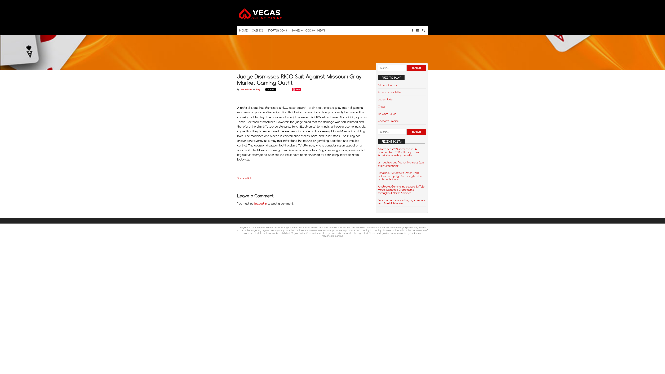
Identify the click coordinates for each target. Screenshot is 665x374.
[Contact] (417, 30)
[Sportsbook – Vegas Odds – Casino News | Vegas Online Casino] (265, 19)
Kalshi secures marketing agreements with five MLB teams (401, 201)
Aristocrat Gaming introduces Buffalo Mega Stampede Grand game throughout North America (401, 190)
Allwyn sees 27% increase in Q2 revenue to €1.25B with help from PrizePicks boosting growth (398, 152)
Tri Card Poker (387, 113)
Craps (381, 106)
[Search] (423, 30)
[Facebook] (412, 30)
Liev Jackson (246, 89)
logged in (260, 203)
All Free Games (387, 85)
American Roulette (389, 92)
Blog (258, 89)
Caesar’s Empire (388, 121)
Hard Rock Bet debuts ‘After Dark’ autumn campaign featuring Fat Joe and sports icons (400, 176)
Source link (244, 178)
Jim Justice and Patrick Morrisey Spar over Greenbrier (401, 164)
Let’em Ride (385, 99)
